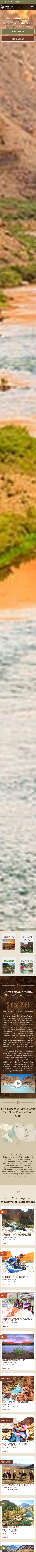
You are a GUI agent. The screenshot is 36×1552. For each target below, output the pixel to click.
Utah (31, 1163)
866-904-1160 (21, 1068)
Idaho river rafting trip (19, 1036)
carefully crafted (27, 1018)
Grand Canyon (19, 1163)
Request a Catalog (18, 39)
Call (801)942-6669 (18, 2)
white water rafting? (21, 1176)
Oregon (26, 1171)
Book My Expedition (18, 31)
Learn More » (7, 1243)
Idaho (18, 1171)
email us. (28, 2)
